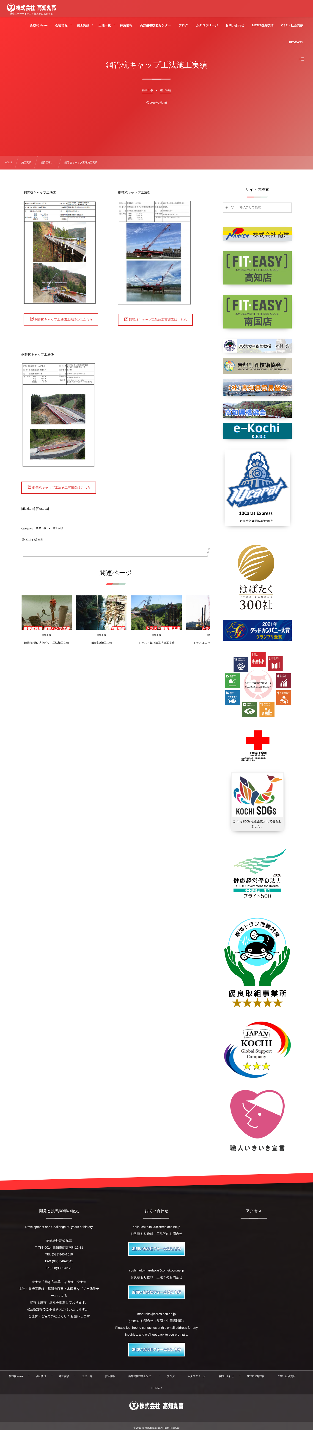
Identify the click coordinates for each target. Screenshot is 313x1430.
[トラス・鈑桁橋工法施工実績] (156, 612)
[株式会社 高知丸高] (31, 7)
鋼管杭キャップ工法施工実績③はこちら (61, 487)
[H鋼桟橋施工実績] (101, 612)
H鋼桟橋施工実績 (101, 642)
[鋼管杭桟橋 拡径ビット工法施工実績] (46, 612)
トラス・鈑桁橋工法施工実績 (157, 642)
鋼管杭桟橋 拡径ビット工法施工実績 (46, 642)
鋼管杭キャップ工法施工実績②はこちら (158, 319)
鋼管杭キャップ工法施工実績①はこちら (63, 319)
